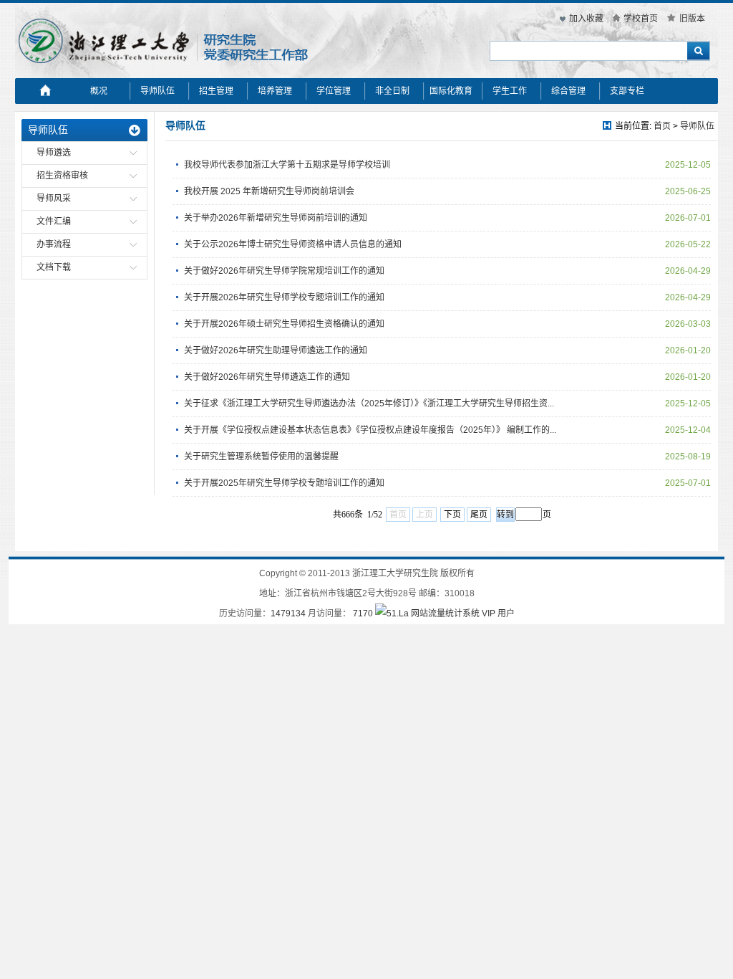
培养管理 (275, 91)
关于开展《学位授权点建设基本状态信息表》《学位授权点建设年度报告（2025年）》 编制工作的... (370, 430)
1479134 (288, 613)
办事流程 (54, 244)
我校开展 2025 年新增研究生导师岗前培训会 (269, 191)
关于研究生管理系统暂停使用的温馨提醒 (261, 457)
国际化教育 (450, 91)
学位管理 (333, 91)
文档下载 (54, 267)
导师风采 (54, 199)
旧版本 (692, 19)
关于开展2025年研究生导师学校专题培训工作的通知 (284, 483)
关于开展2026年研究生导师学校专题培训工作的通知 (284, 297)
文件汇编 (54, 221)
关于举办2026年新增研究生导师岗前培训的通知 (275, 218)
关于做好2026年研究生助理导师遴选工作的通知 (275, 350)
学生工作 (509, 91)
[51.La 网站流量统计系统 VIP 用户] (445, 613)
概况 (98, 91)
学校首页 (640, 19)
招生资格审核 (62, 176)
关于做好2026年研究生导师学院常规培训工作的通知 (284, 271)
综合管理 (568, 91)
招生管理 (216, 91)
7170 (363, 613)
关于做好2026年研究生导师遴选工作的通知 (267, 377)
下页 (452, 515)
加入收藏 (586, 19)
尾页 (478, 515)
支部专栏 (627, 91)
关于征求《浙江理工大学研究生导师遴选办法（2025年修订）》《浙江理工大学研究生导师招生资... (369, 403)
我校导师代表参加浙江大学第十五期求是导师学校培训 (287, 165)
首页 (662, 126)
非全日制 (392, 91)
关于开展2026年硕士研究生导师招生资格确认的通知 (284, 324)
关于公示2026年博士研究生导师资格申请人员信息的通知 (293, 244)
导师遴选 (54, 153)
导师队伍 (157, 91)
